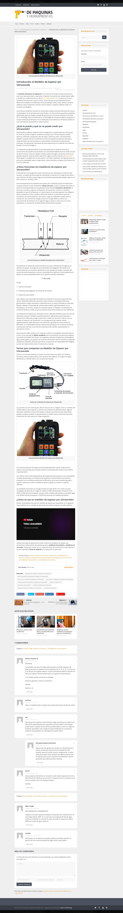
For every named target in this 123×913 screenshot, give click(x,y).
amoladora (69, 156)
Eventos (37, 23)
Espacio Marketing (66, 908)
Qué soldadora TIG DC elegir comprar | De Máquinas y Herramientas (45, 796)
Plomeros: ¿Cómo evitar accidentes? (24, 630)
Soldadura (85, 138)
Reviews (43, 23)
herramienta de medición (24, 585)
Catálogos (49, 23)
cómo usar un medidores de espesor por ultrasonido (59, 579)
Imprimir (59, 90)
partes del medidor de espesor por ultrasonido (29, 588)
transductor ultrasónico (50, 588)
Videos (27, 23)
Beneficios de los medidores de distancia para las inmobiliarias (64, 631)
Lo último (83, 215)
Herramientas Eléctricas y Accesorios (93, 119)
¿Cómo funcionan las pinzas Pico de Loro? (96, 251)
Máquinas (85, 124)
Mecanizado (86, 127)
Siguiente (62, 600)
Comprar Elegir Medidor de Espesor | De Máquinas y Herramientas (44, 648)
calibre (56, 98)
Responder (29, 692)
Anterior (29, 600)
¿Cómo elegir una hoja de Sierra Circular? (94, 164)
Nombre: (84, 54)
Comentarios (98, 215)
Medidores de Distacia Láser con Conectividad (58, 603)
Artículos (22, 23)
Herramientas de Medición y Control (42, 88)
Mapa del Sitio (35, 5)
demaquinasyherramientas (46, 743)
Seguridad (85, 136)
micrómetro (47, 98)
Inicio (16, 23)
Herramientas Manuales (89, 121)
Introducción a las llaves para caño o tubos (97, 259)
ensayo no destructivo (55, 582)
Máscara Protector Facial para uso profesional (97, 239)
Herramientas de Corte (89, 113)
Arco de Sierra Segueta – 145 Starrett (34, 603)
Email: (83, 61)
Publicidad (26, 5)
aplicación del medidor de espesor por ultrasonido (38, 573)
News (32, 23)
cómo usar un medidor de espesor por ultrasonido (30, 579)
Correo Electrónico (70, 90)
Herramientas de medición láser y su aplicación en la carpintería (45, 631)
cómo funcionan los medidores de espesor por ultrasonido (33, 576)
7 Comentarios (57, 88)
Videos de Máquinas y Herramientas (93, 141)
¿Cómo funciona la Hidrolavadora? (92, 171)
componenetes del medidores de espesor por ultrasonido (32, 582)
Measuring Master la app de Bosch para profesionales (97, 221)
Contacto (18, 5)
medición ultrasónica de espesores (42, 585)
